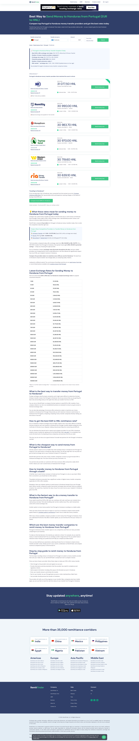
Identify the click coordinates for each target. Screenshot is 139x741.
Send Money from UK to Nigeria (57, 662)
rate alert (66, 432)
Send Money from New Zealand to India (79, 664)
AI (91, 693)
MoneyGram (36, 238)
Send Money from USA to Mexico (37, 660)
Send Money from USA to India (36, 664)
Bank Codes (73, 690)
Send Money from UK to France (57, 664)
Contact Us (53, 706)
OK (104, 737)
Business (87, 2)
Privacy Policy (92, 737)
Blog (92, 690)
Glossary (73, 693)
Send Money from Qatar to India (97, 671)
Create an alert (96, 2)
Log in (106, 2)
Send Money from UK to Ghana (57, 666)
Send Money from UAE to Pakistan (98, 662)
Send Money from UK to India (57, 660)
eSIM (81, 2)
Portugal (46, 45)
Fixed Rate (88, 38)
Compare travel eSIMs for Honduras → (41, 200)
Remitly (34, 235)
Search (103, 40)
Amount (73, 37)
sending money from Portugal (58, 264)
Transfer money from (35, 37)
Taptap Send (43, 238)
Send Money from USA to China (36, 662)
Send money (73, 2)
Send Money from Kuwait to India (97, 669)
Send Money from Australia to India (78, 662)
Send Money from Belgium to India (58, 669)
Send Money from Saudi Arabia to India (99, 664)
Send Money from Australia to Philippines (79, 660)
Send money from (38, 45)
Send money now (99, 87)
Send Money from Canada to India (37, 667)
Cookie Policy (36, 738)
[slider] (34, 91)
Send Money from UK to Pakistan (57, 667)
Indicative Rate (89, 40)
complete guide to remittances (46, 512)
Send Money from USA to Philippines (37, 666)
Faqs (72, 697)
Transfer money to (55, 37)
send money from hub (75, 262)
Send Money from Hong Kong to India (78, 666)
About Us (53, 703)
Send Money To (54, 690)
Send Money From (55, 693)
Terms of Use (74, 700)
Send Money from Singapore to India (78, 667)
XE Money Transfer (37, 233)
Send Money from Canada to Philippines (38, 669)
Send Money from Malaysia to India (78, 669)
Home (30, 45)
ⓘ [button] (39, 62)
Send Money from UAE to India (97, 660)
